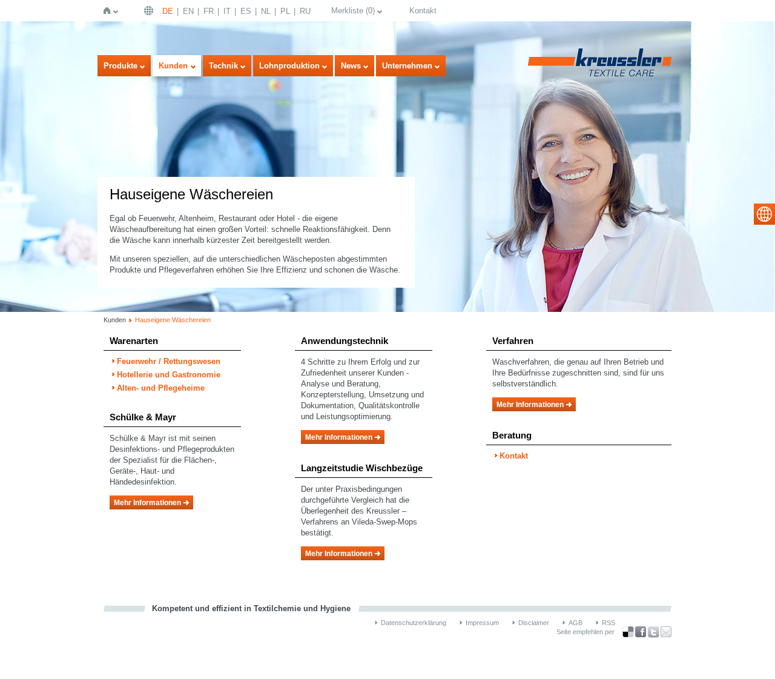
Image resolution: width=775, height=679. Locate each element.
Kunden (173, 65)
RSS (608, 622)
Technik (223, 65)
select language (764, 214)
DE (167, 11)
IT (227, 11)
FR (208, 11)
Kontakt (423, 10)
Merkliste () (353, 10)
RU (305, 11)
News (351, 65)
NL (266, 11)
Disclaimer (533, 622)
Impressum (482, 622)
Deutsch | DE (150, 10)
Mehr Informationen (147, 502)
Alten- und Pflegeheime (161, 387)
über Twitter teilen (653, 632)
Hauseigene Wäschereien (173, 319)
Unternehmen (407, 65)
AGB (575, 622)
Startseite (109, 10)
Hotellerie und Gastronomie (168, 374)
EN (188, 11)
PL (285, 11)
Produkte (120, 65)
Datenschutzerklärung (413, 622)
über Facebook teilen (640, 632)
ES (245, 11)
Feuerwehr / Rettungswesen (168, 361)
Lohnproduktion (289, 65)
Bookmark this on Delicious (628, 631)
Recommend (666, 631)
